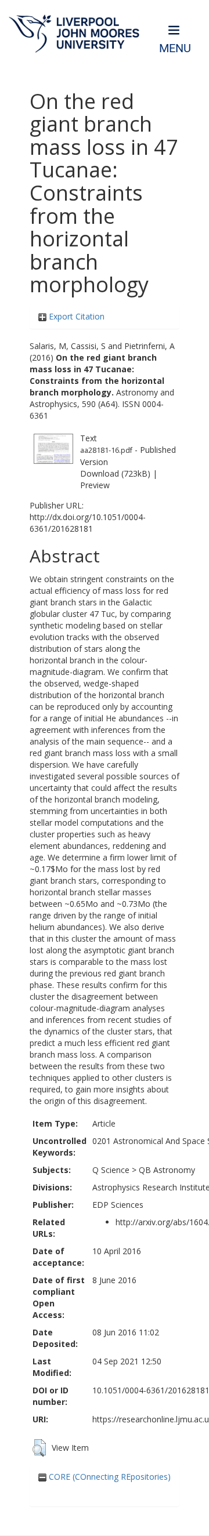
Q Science (110, 1169)
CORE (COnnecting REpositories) (108, 1476)
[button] (39, 1448)
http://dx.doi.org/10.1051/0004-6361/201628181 (88, 522)
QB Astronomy (167, 1169)
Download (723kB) (115, 473)
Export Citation (75, 316)
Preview (95, 485)
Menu (175, 48)
